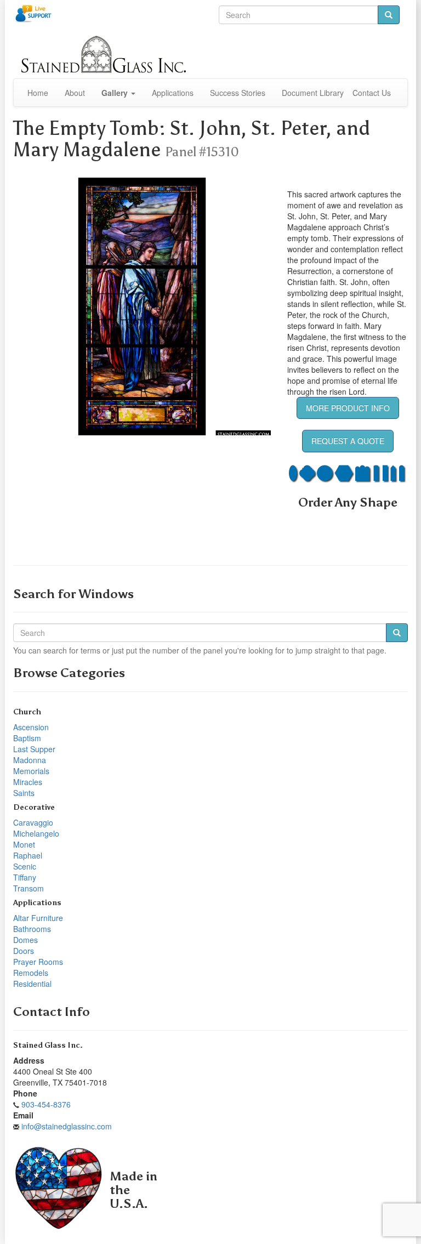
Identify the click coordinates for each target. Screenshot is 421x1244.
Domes (25, 939)
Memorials (31, 770)
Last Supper (34, 748)
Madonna (29, 759)
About (75, 92)
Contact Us (371, 92)
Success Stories (237, 92)
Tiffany (24, 877)
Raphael (27, 855)
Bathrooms (32, 928)
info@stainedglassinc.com (66, 1126)
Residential (32, 983)
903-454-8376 (46, 1104)
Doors (23, 950)
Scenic (24, 866)
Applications (173, 92)
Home (37, 92)
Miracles (27, 781)
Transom (28, 888)
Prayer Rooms (38, 961)
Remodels (30, 972)
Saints (24, 792)
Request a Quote (347, 440)
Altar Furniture (38, 917)
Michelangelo (36, 833)
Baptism (27, 737)
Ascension (31, 727)
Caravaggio (33, 822)
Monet (24, 844)
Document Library (313, 92)
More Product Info (348, 407)
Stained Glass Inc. (48, 1045)
